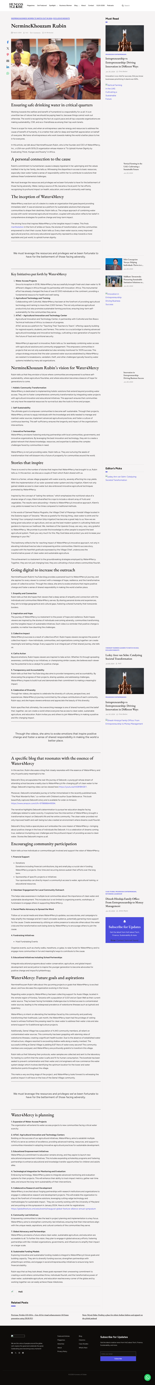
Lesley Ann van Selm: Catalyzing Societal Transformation (124, 656)
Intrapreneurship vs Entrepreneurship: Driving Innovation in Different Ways (122, 62)
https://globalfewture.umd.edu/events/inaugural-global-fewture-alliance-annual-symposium (53, 1209)
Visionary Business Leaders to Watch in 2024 (122, 648)
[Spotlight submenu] (57, 5)
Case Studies (110, 891)
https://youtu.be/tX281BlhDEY (73, 787)
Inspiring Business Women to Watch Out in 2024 (31, 18)
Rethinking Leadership (114, 894)
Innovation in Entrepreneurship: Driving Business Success (134, 375)
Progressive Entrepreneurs (116, 54)
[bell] (125, 921)
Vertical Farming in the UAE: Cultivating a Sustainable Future (133, 166)
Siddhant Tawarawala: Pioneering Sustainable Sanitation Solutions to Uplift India (133, 279)
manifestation (17, 227)
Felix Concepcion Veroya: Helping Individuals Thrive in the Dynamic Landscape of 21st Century (134, 262)
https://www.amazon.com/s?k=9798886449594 (33, 803)
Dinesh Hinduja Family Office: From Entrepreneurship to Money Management (124, 902)
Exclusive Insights (61, 18)
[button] (7, 42)
